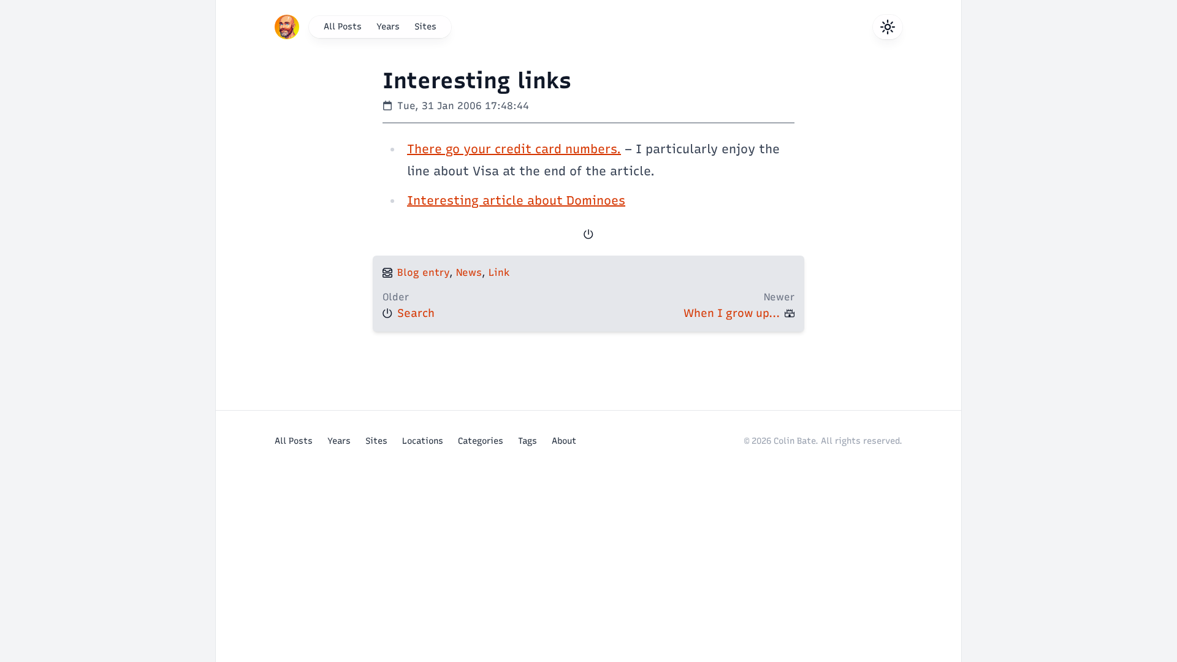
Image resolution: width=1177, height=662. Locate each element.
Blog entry (423, 272)
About (564, 441)
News (469, 272)
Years (388, 26)
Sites (425, 26)
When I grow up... (732, 313)
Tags (527, 441)
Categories (480, 441)
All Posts (343, 26)
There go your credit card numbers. (514, 149)
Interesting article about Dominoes (516, 200)
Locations (422, 441)
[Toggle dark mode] (887, 27)
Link (499, 272)
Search (416, 313)
